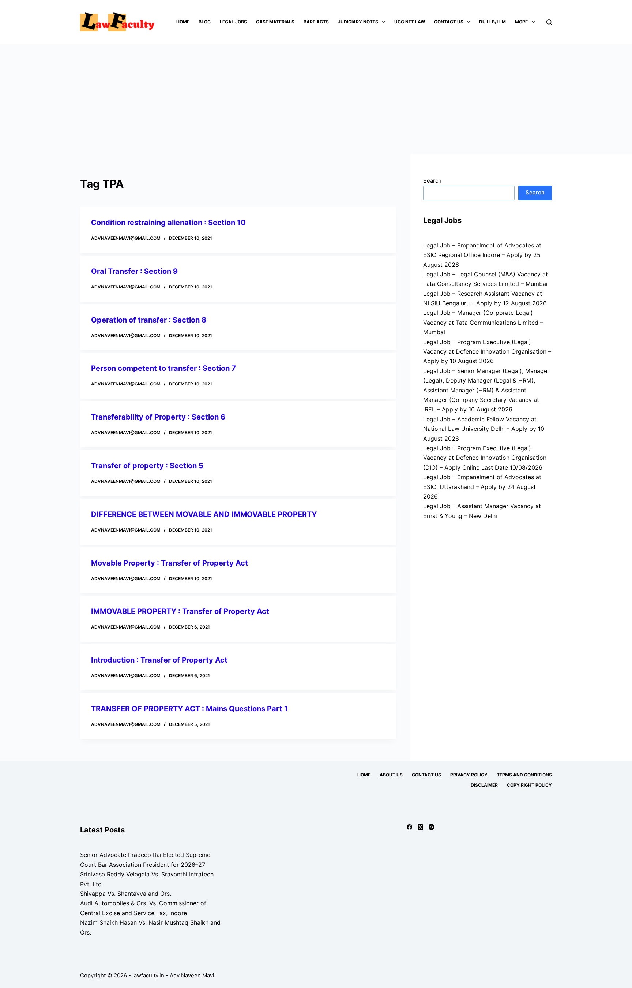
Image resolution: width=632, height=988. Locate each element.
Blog (205, 22)
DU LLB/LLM (492, 22)
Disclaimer (484, 785)
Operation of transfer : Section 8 (148, 320)
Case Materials (275, 22)
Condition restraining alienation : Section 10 (168, 222)
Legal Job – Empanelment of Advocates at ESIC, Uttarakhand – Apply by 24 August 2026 (482, 486)
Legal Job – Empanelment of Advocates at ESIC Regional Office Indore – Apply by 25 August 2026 (482, 255)
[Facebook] (409, 827)
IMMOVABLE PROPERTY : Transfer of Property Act (180, 611)
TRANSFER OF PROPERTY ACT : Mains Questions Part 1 (189, 708)
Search (432, 180)
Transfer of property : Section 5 (147, 465)
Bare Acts (316, 22)
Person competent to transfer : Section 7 (163, 368)
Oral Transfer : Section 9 (134, 271)
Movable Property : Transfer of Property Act (169, 563)
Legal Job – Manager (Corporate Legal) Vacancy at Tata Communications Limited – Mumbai (483, 322)
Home (182, 22)
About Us (391, 775)
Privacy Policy (469, 775)
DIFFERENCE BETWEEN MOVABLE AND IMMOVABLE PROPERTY (204, 514)
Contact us (448, 22)
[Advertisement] (316, 99)
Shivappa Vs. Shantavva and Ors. (125, 893)
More (521, 22)
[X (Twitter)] (420, 827)
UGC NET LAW (409, 22)
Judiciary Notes (358, 22)
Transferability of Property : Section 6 (158, 417)
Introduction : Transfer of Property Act (159, 660)
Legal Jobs (233, 22)
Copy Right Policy (529, 785)
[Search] (549, 22)
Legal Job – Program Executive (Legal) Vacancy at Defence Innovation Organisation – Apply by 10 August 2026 (487, 351)
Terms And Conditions (524, 775)
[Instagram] (431, 827)
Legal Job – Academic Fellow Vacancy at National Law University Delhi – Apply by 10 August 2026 (483, 428)
